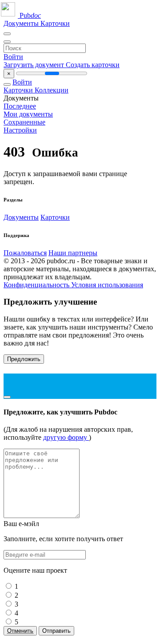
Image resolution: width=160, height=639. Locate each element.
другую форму (66, 437)
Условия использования (107, 285)
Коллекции (51, 90)
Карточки (55, 23)
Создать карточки (93, 64)
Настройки (20, 130)
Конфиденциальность (37, 285)
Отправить (56, 630)
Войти (13, 56)
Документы (22, 23)
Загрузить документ (35, 64)
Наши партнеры (72, 253)
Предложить (23, 359)
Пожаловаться (25, 253)
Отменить (20, 630)
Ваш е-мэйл (21, 523)
